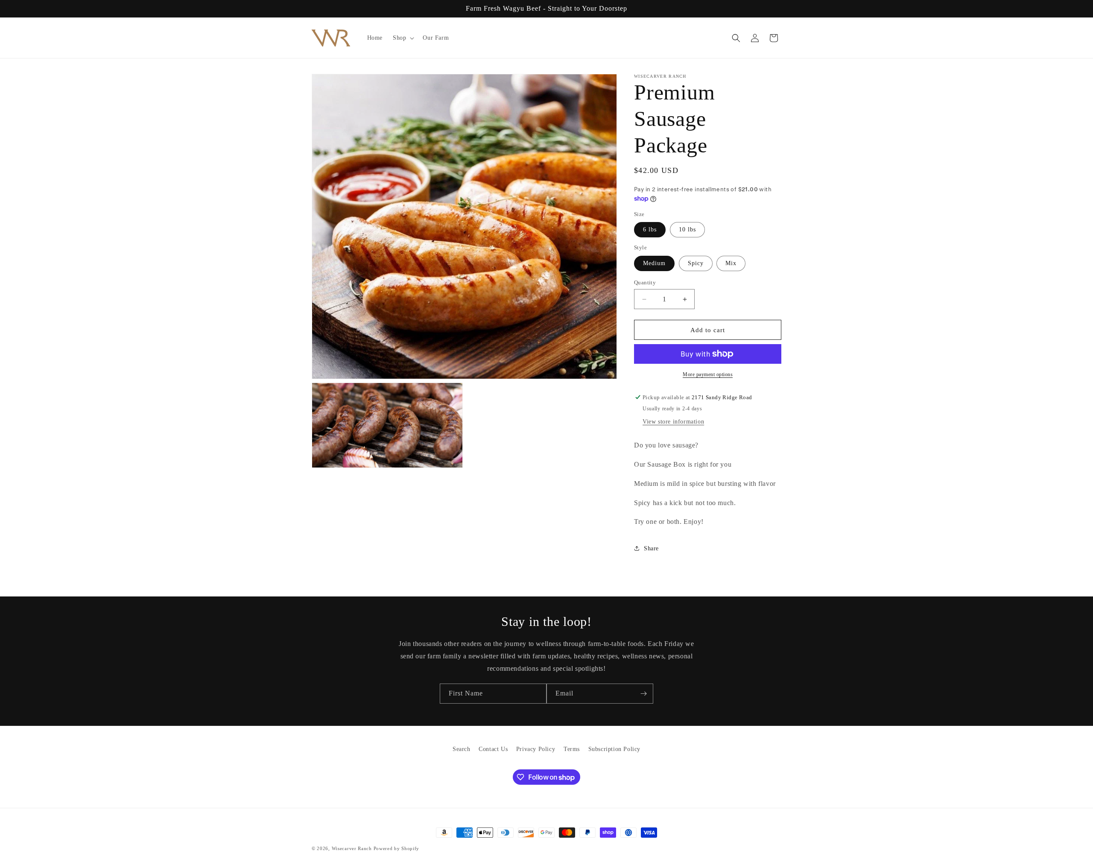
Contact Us (493, 749)
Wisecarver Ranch (353, 848)
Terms (572, 749)
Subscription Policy (614, 749)
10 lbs (687, 229)
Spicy (696, 263)
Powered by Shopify (397, 848)
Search (462, 749)
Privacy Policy (535, 749)
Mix (730, 263)
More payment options (708, 374)
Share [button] (651, 548)
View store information (673, 421)
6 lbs (650, 229)
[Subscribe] (643, 694)
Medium (654, 263)
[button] (403, 38)
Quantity (645, 282)
